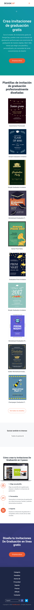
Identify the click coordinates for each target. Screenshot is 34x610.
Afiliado (17, 592)
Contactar (17, 595)
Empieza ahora (17, 61)
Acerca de (17, 579)
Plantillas (17, 575)
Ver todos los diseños (17, 411)
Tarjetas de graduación (17, 436)
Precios (17, 588)
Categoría (17, 572)
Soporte (17, 585)
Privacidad (17, 582)
